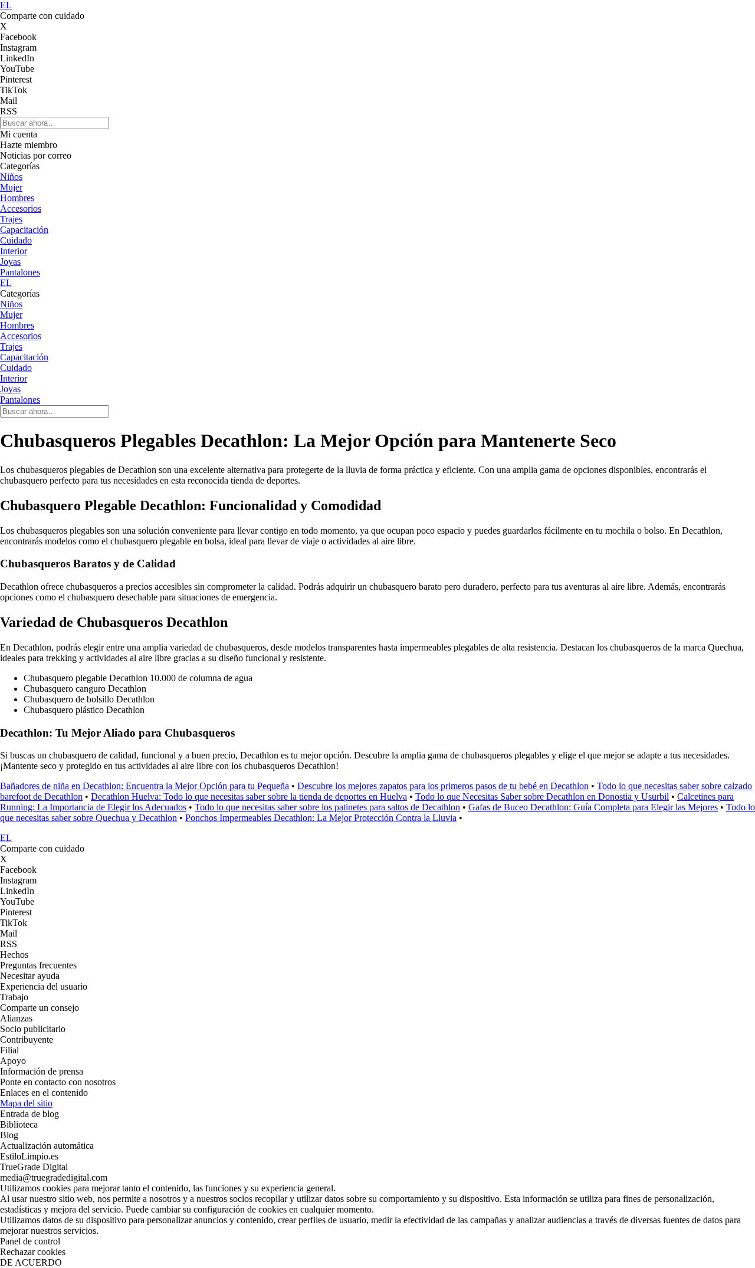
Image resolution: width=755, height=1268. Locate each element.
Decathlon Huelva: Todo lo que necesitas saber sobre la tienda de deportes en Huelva (249, 796)
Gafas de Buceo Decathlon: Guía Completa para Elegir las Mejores (593, 807)
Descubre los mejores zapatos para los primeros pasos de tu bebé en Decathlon (443, 786)
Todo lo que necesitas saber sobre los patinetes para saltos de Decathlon (327, 807)
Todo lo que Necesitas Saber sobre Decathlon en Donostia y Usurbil (542, 796)
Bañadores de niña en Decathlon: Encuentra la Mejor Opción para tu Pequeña (144, 786)
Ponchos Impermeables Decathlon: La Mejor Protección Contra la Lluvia (321, 818)
